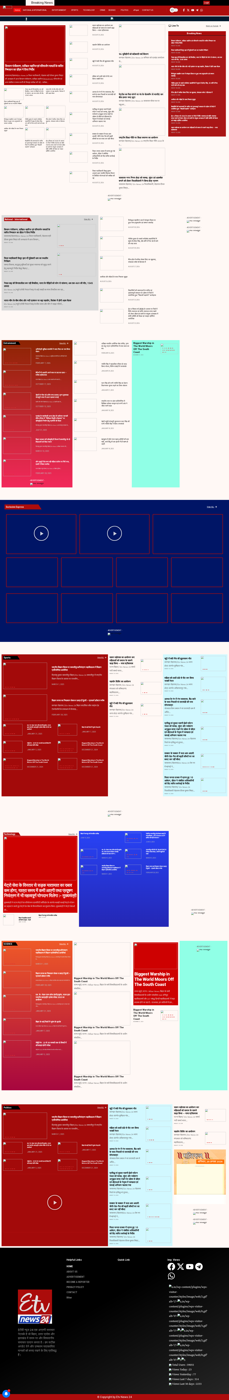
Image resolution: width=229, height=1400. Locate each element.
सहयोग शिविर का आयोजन (101, 45)
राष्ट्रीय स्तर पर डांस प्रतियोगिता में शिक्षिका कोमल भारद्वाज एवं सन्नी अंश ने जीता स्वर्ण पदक (114, 403)
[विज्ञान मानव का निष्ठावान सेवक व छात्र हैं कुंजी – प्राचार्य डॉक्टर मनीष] (25, 707)
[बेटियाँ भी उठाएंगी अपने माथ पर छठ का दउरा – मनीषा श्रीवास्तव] (17, 378)
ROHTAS (146, 692)
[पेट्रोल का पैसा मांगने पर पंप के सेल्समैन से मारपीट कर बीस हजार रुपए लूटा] (142, 78)
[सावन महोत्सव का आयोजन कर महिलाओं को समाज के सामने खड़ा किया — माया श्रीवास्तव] (78, 30)
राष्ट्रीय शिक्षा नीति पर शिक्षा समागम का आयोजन (138, 137)
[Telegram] (199, 1267)
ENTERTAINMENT (7, 385)
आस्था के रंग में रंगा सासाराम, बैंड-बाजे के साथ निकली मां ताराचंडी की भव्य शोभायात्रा (104, 94)
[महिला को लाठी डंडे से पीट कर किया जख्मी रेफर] (78, 79)
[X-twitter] (180, 1267)
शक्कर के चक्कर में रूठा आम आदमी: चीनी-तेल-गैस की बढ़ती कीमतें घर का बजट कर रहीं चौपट (103, 136)
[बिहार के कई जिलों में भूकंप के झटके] (67, 729)
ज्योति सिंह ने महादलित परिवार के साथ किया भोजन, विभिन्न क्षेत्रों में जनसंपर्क (114, 365)
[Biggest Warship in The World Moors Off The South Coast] (67, 747)
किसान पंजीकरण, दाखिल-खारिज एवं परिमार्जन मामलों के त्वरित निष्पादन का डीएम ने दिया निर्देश (34, 67)
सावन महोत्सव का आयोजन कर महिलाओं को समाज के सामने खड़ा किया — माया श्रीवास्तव (103, 27)
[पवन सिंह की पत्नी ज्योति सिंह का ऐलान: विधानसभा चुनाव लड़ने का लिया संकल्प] (85, 387)
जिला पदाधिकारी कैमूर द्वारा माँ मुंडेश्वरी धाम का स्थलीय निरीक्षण (189, 50)
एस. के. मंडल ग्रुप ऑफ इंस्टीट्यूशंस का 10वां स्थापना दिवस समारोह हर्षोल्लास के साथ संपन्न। (112, 852)
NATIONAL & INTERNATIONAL (12, 385)
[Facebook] (171, 1267)
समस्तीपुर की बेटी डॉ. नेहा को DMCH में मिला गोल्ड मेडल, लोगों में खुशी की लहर (156, 852)
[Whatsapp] (171, 1276)
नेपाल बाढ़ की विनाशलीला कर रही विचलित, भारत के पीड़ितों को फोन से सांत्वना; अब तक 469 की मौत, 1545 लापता (34, 92)
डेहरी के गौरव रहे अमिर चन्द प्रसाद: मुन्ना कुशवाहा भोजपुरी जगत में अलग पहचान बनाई (52, 396)
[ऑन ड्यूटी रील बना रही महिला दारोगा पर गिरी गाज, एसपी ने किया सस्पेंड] (17, 467)
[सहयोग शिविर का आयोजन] (78, 47)
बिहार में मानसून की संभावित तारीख (48, 915)
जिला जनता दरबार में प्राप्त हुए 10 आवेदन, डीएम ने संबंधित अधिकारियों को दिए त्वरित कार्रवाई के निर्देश (179, 780)
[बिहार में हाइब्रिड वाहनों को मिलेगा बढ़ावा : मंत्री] (8, 919)
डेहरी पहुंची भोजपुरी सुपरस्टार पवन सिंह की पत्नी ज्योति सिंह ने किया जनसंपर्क (115, 422)
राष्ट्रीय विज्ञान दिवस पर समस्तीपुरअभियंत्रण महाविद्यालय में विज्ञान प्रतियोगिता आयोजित (111, 868)
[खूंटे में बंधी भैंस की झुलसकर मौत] (78, 63)
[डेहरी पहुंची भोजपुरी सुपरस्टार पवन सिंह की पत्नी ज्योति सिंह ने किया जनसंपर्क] (85, 425)
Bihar (59, 245)
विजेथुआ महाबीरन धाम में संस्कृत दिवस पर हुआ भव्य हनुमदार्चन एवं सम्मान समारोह (13, 121)
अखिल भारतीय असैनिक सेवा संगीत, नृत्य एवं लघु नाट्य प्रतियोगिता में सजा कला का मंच (115, 345)
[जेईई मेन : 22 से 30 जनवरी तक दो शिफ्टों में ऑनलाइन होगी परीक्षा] (12, 747)
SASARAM (62, 245)
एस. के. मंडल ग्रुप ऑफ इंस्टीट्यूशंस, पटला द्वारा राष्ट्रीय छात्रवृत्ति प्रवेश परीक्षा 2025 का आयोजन (39, 727)
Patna (10, 733)
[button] (159, 10)
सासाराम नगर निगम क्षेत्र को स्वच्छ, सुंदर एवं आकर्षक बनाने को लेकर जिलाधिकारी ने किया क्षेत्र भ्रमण (141, 179)
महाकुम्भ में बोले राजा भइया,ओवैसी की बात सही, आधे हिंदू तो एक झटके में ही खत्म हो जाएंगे (115, 441)
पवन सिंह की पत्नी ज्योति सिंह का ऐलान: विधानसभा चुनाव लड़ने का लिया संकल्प (114, 384)
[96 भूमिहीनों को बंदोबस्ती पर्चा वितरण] (142, 38)
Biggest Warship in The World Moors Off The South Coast (93, 744)
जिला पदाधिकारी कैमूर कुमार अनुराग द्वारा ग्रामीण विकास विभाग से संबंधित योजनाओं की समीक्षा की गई (103, 174)
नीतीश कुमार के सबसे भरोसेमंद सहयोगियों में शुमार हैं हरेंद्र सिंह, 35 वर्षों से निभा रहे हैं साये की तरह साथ (143, 241)
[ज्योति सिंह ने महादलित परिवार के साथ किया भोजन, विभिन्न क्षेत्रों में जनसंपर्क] (85, 367)
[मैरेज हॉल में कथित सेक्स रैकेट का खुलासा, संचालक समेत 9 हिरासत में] (55, 111)
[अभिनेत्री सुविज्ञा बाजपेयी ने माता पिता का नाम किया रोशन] (17, 356)
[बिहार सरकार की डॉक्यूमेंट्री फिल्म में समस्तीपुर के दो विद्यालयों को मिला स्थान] (17, 445)
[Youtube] (190, 1267)
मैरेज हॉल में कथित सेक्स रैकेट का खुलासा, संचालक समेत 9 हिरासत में (55, 121)
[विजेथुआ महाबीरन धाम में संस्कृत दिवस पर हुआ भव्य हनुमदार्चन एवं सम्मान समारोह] (14, 111)
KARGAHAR (9, 385)
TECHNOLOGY (14, 733)
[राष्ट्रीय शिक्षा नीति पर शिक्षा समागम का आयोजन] (142, 122)
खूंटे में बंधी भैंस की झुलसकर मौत (103, 61)
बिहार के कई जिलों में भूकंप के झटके (91, 727)
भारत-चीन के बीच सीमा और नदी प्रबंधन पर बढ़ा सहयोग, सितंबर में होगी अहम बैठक (55, 91)
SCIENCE (12, 733)
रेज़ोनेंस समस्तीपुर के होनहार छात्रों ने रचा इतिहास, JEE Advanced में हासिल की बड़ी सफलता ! (156, 835)
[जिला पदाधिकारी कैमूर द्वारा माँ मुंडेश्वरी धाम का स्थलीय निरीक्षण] (14, 94)
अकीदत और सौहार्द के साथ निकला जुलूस (183, 99)
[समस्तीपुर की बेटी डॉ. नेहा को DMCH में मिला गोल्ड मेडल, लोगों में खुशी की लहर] (133, 854)
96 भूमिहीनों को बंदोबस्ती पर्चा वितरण (133, 54)
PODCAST (136, 854)
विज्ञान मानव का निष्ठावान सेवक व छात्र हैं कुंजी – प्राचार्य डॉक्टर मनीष (78, 700)
